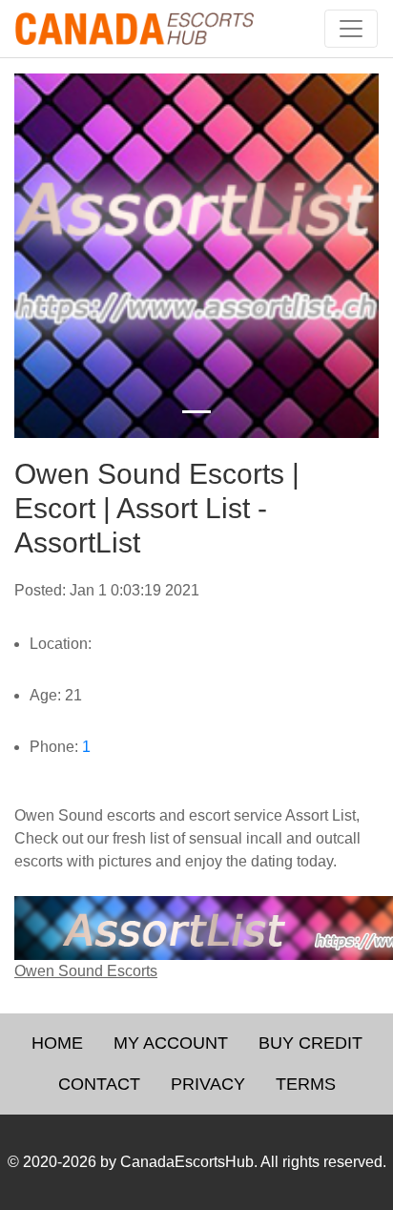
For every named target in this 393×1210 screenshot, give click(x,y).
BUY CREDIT (310, 1043)
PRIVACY (208, 1084)
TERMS (306, 1084)
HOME (57, 1043)
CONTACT (99, 1084)
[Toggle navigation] (351, 29)
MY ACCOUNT (171, 1043)
